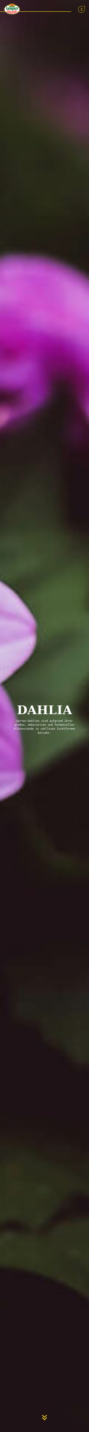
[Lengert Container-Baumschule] (11, 8)
